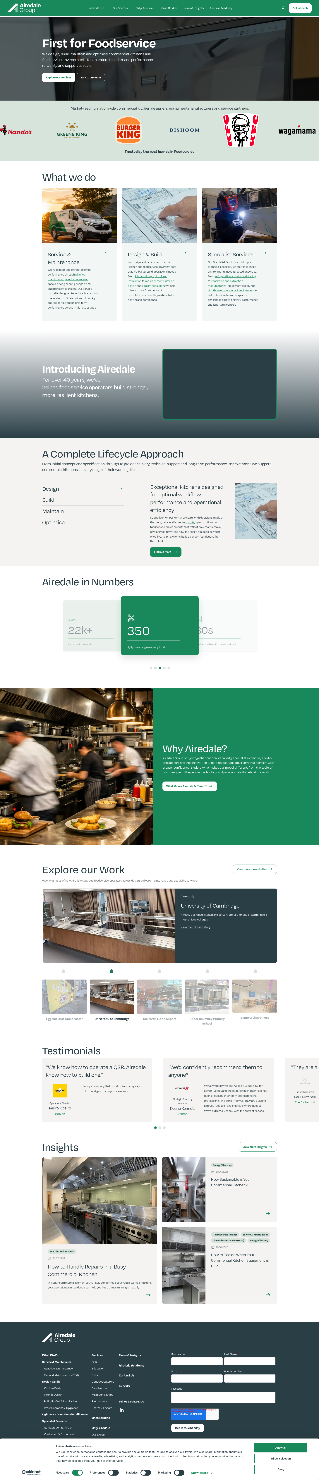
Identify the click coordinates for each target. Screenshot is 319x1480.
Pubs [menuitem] (95, 1375)
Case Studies (169, 8)
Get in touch (300, 8)
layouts (190, 522)
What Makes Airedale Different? (186, 786)
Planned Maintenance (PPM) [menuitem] (61, 1375)
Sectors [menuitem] (97, 1355)
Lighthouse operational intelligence (230, 290)
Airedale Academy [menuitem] (131, 1365)
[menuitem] (65, 1414)
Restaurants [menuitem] (99, 1401)
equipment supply (153, 286)
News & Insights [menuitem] (130, 1355)
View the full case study (195, 932)
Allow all (280, 1447)
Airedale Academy (221, 8)
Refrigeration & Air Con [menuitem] (58, 1427)
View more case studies (252, 869)
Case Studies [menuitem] (101, 1418)
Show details (199, 1472)
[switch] (113, 1473)
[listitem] (79, 254)
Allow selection (281, 1458)
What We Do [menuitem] (50, 1355)
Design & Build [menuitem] (51, 1381)
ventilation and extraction (227, 281)
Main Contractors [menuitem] (102, 1394)
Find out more (162, 552)
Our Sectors (120, 8)
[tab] (83, 488)
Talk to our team (91, 77)
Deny (280, 1469)
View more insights (255, 1147)
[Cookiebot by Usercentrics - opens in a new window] (31, 1473)
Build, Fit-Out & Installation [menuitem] (60, 1401)
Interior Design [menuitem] (53, 1394)
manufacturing (217, 286)
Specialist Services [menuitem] (54, 1421)
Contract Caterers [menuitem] (103, 1381)
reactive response (76, 279)
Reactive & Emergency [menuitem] (58, 1368)
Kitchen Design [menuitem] (53, 1388)
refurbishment (154, 281)
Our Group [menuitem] (98, 1434)
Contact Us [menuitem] (126, 1375)
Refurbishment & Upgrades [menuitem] (61, 1408)
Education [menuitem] (98, 1368)
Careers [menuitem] (124, 1385)
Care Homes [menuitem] (99, 1388)
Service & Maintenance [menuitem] (57, 1362)
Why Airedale (144, 8)
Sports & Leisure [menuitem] (102, 1408)
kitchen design (144, 276)
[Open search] (283, 8)
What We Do (96, 8)
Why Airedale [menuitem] (101, 1428)
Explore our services (58, 77)
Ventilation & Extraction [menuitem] (58, 1434)
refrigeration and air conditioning (235, 276)
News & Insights (193, 8)
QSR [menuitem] (94, 1362)
